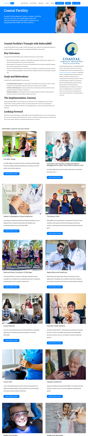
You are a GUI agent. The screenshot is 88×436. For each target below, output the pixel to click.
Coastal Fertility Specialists (65, 72)
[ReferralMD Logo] (9, 2)
